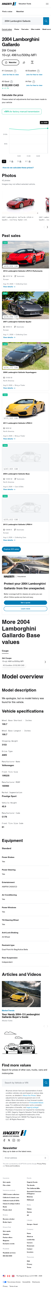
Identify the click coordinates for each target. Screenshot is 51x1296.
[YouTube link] (18, 1140)
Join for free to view (11, 75)
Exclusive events (8, 1243)
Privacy (29, 1264)
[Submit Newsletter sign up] (45, 1158)
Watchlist (20, 11)
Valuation (6, 1234)
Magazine (6, 1240)
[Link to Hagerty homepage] (15, 1133)
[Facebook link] (4, 1140)
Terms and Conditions (13, 1166)
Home (29, 1233)
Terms (29, 1267)
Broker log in (7, 1222)
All (28, 1215)
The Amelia (31, 1185)
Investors (30, 1252)
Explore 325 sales (11, 549)
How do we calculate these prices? (18, 168)
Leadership (31, 1239)
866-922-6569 (7, 1256)
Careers (29, 1242)
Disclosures (36, 1282)
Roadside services (9, 1253)
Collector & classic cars (11, 1197)
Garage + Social (32, 1224)
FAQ (28, 1261)
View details (8, 287)
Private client (7, 1210)
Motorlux (30, 1197)
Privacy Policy (41, 1163)
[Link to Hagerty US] (4, 1276)
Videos (29, 1209)
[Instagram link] (13, 1140)
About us (30, 1236)
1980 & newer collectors (11, 1194)
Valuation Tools (25, 4)
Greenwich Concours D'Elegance (34, 1192)
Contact (29, 1249)
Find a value (7, 11)
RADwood (30, 1200)
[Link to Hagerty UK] (13, 1276)
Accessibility (26, 1282)
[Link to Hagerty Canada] (8, 1276)
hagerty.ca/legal (32, 1107)
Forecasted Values (36, 1103)
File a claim (6, 1185)
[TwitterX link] (9, 1140)
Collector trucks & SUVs (11, 1200)
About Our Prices (29, 1095)
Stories (29, 1212)
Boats (5, 1207)
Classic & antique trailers (11, 1203)
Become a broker (9, 1219)
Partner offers (7, 1237)
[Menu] (47, 4)
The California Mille (33, 1188)
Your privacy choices (14, 1282)
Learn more (25, 609)
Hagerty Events (32, 1182)
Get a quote (25, 603)
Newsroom (30, 1246)
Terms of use (13, 1286)
